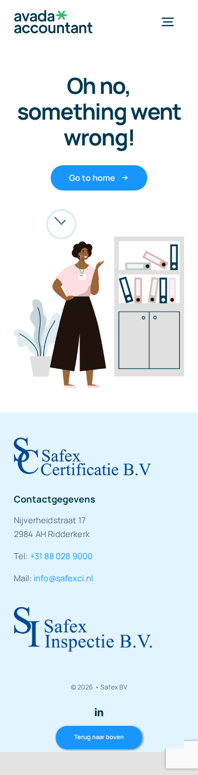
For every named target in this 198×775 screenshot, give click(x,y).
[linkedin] (99, 712)
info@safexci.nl (63, 578)
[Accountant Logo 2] (53, 14)
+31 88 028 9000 (61, 555)
